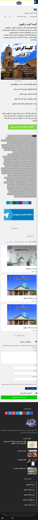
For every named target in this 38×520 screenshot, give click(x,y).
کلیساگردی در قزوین (12, 180)
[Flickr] (17, 413)
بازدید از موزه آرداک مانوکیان (29, 157)
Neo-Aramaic (9, 138)
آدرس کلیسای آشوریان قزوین (9, 140)
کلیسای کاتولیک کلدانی (30, 187)
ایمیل (35, 371)
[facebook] (29, 202)
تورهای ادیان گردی (17, 171)
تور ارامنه (25, 161)
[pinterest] (20, 202)
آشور (9, 143)
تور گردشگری (24, 168)
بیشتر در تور (9, 242)
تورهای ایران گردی (6, 171)
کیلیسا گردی (33, 192)
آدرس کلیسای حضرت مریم (18, 143)
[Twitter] (28, 413)
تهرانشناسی (25, 159)
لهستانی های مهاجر (14, 192)
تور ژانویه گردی (14, 227)
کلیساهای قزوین (32, 182)
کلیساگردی (21, 180)
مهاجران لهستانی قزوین (19, 194)
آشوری (27, 145)
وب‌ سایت (34, 376)
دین (10, 173)
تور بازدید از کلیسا (31, 164)
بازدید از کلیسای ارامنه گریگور (20, 152)
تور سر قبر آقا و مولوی (30, 298)
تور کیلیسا (7, 166)
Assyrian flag (21, 136)
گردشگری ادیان (24, 192)
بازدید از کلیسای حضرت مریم (28, 154)
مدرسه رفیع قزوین (31, 194)
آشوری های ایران (20, 145)
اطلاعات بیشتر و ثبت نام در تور (22, 127)
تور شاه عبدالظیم (31, 269)
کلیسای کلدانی (11, 187)
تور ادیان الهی (8, 159)
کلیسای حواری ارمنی (9, 182)
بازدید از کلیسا (32, 152)
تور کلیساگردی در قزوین (17, 166)
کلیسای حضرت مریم (21, 182)
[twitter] (26, 202)
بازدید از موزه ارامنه (15, 157)
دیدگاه (35, 350)
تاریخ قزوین (6, 157)
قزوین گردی (24, 178)
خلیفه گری (14, 173)
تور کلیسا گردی (16, 164)
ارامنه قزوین (6, 147)
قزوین (9, 175)
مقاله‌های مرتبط (33, 242)
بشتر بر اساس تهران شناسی (20, 242)
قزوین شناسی (32, 178)
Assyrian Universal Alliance (28, 138)
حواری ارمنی (22, 173)
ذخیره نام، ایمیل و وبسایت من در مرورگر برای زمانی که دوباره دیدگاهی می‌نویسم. (19, 384)
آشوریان (13, 145)
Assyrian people (12, 136)
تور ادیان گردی (32, 161)
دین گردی (4, 173)
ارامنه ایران (12, 147)
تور (35, 9)
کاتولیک (18, 178)
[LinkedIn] (20, 413)
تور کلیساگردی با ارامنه (30, 166)
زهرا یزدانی (33, 175)
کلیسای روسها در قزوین (22, 185)
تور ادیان (15, 159)
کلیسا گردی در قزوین (30, 180)
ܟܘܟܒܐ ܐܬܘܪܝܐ (18, 196)
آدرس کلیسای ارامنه (31, 143)
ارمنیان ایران (21, 150)
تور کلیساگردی (7, 164)
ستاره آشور (15, 175)
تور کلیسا (23, 164)
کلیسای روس (32, 185)
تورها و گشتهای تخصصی (29, 171)
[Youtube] (13, 413)
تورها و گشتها (5, 168)
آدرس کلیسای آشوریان (22, 140)
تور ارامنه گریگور (17, 161)
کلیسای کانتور (19, 187)
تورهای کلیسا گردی (31, 173)
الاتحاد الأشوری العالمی (10, 150)
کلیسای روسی (11, 185)
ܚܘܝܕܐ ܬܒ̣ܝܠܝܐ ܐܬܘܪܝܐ (30, 196)
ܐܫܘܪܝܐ (10, 194)
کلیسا (13, 178)
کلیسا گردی (7, 178)
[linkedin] (17, 202)
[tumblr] (14, 202)
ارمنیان (27, 150)
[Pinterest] (24, 413)
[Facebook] (31, 413)
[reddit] (23, 202)
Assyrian (29, 136)
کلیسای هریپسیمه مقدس (14, 189)
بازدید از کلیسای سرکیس (14, 154)
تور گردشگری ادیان (14, 168)
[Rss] (6, 413)
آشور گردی (33, 145)
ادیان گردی (19, 147)
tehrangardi (33, 140)
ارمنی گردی (33, 150)
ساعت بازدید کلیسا (24, 175)
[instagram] (10, 413)
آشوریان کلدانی (6, 145)
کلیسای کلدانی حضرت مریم (29, 189)
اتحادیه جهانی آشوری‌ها (30, 147)
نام (36, 365)
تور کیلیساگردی (32, 168)
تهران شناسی (32, 16)
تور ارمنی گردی (8, 161)
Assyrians (17, 138)
